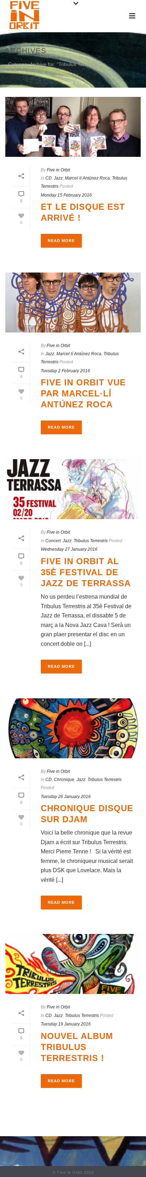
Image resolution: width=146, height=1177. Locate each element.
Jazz (58, 178)
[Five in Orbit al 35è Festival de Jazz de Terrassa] (73, 489)
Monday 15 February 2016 (66, 195)
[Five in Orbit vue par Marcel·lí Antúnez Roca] (73, 302)
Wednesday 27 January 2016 (69, 549)
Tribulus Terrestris (91, 540)
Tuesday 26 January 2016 (66, 796)
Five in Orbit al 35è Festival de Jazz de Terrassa (86, 572)
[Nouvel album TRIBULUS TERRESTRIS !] (73, 964)
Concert (53, 540)
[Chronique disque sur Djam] (73, 728)
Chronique (64, 779)
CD (81, 83)
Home (68, 83)
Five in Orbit (58, 169)
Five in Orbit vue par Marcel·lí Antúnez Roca (83, 393)
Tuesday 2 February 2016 (65, 370)
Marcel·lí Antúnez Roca (87, 178)
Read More (61, 240)
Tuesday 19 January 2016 (66, 1024)
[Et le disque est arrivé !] (73, 127)
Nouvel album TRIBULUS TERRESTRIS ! (77, 1047)
